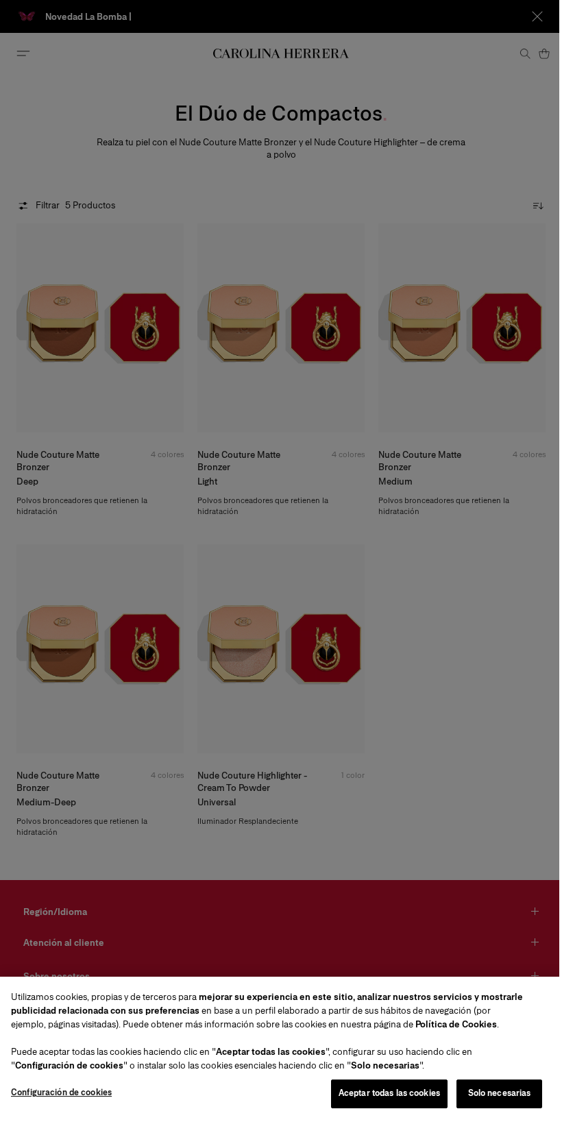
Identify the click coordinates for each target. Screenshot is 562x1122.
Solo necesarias (499, 1093)
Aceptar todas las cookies (389, 1093)
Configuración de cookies (61, 1092)
